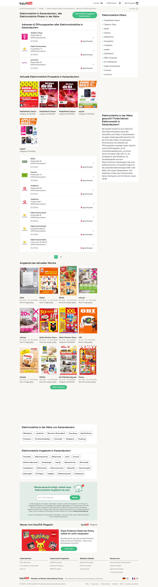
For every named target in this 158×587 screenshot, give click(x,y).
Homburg (81, 439)
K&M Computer (110, 58)
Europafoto (108, 41)
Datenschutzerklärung (81, 511)
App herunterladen (117, 569)
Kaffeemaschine (64, 474)
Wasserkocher (70, 462)
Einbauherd (79, 474)
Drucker (76, 457)
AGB (121, 584)
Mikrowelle (84, 462)
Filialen (41, 8)
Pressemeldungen (116, 572)
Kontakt (115, 584)
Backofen (71, 468)
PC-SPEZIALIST (110, 62)
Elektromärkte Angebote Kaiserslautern (84, 15)
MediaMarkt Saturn (112, 20)
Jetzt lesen (69, 549)
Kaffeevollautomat (30, 462)
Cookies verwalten (131, 584)
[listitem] (29, 97)
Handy (58, 462)
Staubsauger (47, 462)
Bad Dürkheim (86, 433)
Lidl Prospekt (84, 569)
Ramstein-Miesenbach (56, 433)
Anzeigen (132, 8)
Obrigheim (70, 439)
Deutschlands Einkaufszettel (120, 562)
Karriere (23, 569)
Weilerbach (27, 433)
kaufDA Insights (115, 566)
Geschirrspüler (84, 468)
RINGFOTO (108, 37)
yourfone (108, 74)
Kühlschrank (56, 457)
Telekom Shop (110, 24)
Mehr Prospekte (58, 387)
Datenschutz (105, 584)
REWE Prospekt (55, 569)
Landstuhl (40, 433)
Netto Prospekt (85, 566)
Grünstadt (58, 439)
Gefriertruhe (42, 468)
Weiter (75, 497)
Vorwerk (107, 70)
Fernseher (27, 457)
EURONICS (108, 54)
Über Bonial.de (25, 562)
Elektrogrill (27, 474)
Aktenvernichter (57, 468)
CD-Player (39, 474)
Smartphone (28, 468)
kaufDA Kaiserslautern (28, 8)
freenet (107, 33)
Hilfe (87, 584)
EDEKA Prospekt (56, 562)
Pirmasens (27, 439)
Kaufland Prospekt (56, 566)
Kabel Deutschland (112, 66)
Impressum (95, 584)
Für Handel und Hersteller (29, 566)
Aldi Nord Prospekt (86, 562)
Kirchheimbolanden (42, 439)
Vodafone (108, 45)
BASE (106, 29)
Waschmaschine (41, 457)
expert (107, 49)
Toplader (50, 474)
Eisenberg (73, 433)
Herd (67, 457)
